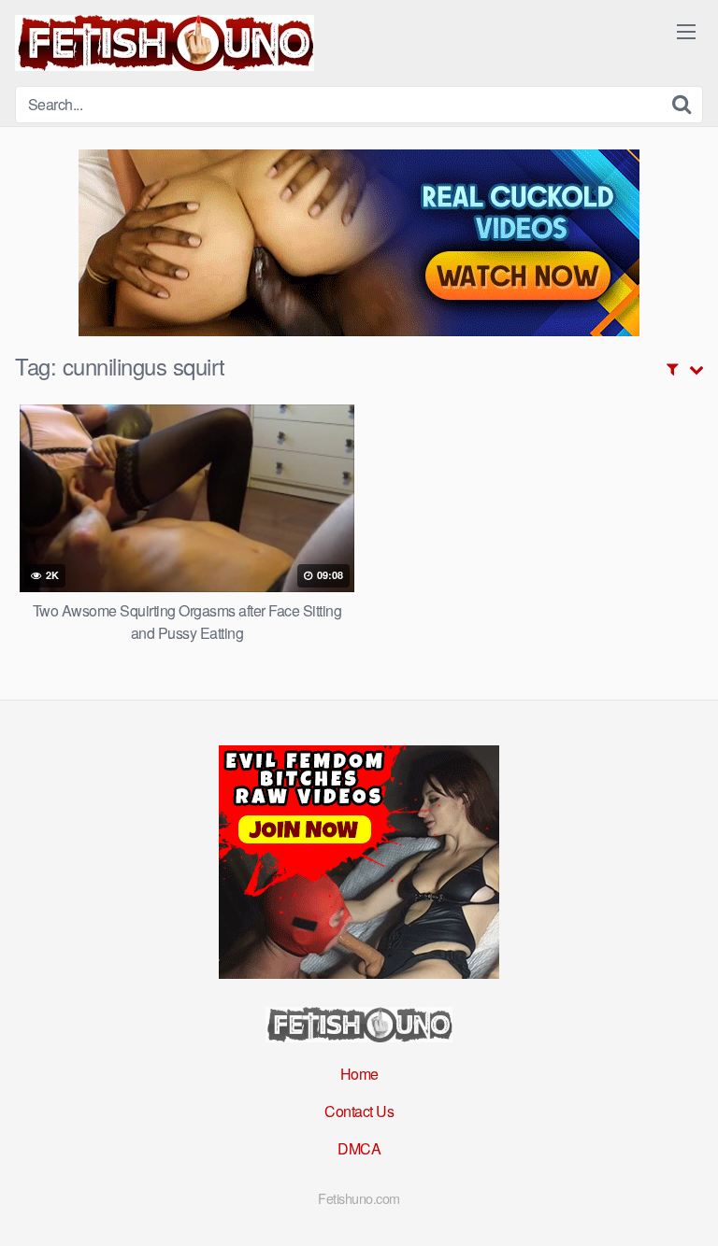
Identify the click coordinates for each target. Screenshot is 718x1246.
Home (359, 1073)
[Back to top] (685, 1204)
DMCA (359, 1148)
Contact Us (359, 1111)
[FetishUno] (164, 43)
